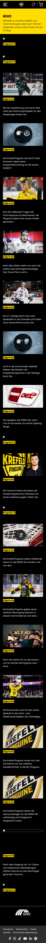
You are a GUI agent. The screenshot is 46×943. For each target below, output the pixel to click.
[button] (5, 4)
